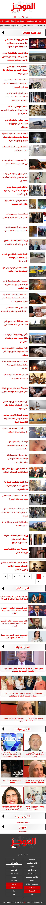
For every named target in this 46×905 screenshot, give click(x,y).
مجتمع (14, 877)
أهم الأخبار (23, 647)
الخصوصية (14, 887)
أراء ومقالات (14, 873)
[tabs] (15, 17)
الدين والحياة (32, 873)
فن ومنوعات (32, 870)
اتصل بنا (32, 890)
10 (38, 581)
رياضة (13, 21)
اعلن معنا (32, 887)
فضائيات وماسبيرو (32, 877)
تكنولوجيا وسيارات (32, 884)
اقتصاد (7, 21)
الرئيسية (32, 859)
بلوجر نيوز (14, 880)
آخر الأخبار (23, 588)
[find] (23, 17)
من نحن (14, 884)
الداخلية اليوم (20, 21)
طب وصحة (14, 870)
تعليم (32, 880)
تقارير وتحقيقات (32, 21)
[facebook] (31, 17)
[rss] (27, 17)
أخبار (40, 21)
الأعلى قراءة (23, 729)
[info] (19, 17)
